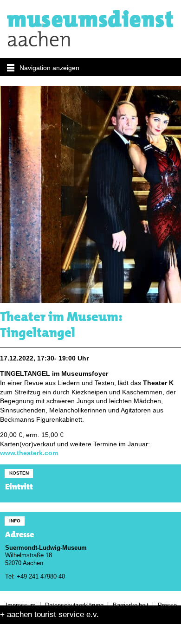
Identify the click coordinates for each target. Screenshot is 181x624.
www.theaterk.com (29, 453)
